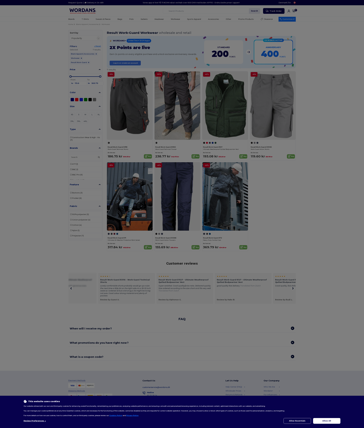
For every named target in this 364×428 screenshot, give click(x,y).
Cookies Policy (115, 415)
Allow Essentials (297, 421)
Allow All (326, 421)
